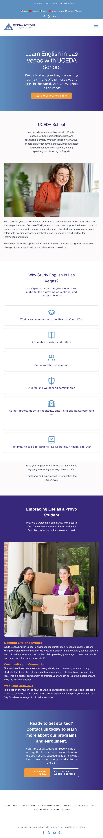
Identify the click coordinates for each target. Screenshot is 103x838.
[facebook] (44, 16)
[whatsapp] (59, 16)
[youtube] (54, 16)
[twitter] (49, 16)
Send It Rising (79, 827)
